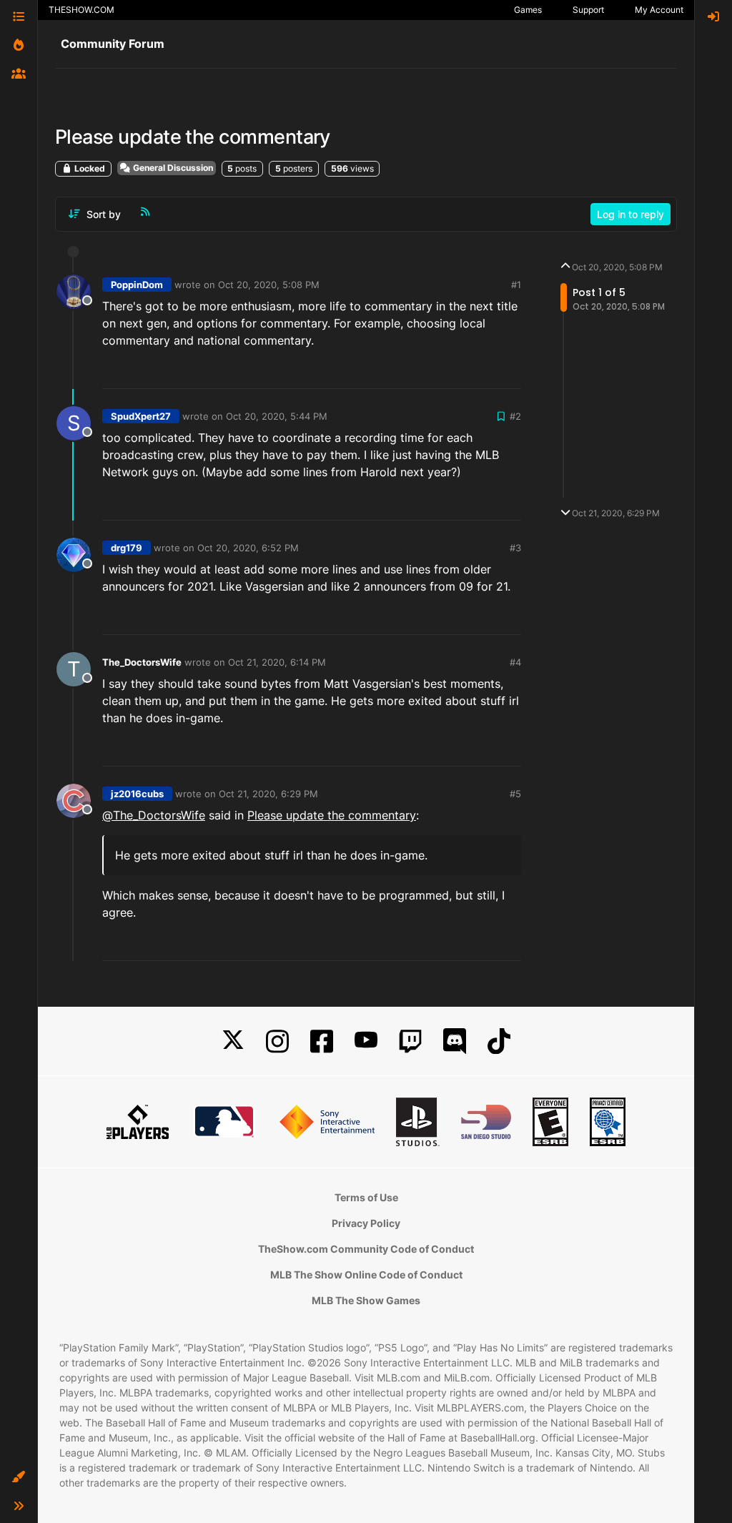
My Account (659, 9)
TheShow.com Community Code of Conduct (366, 1249)
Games (528, 9)
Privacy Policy (366, 1223)
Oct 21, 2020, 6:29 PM (268, 793)
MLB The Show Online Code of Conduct (366, 1274)
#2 (515, 416)
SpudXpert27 (141, 416)
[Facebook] (321, 1041)
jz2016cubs (137, 793)
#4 (515, 662)
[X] (233, 1041)
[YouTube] (366, 1041)
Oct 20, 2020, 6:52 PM (248, 547)
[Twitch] (410, 1041)
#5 (515, 793)
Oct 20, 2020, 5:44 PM (276, 416)
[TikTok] (499, 1041)
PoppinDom (137, 284)
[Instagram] (277, 1041)
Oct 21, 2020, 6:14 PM (277, 662)
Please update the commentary (331, 815)
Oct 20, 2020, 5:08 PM (269, 284)
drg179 (126, 547)
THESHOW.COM (81, 9)
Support (588, 9)
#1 (516, 284)
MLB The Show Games (366, 1300)
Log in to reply (630, 214)
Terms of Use (366, 1197)
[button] (18, 1477)
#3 (515, 547)
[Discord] (454, 1041)
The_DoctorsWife (142, 662)
